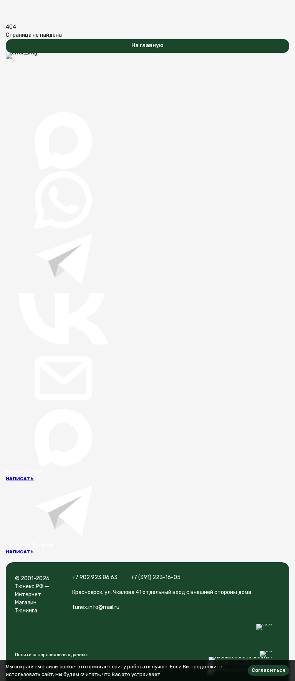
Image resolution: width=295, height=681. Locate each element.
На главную (147, 45)
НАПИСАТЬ (20, 478)
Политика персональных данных (51, 654)
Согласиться (268, 670)
